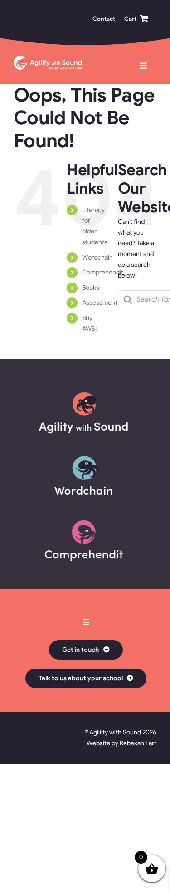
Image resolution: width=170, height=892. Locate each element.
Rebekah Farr (138, 743)
